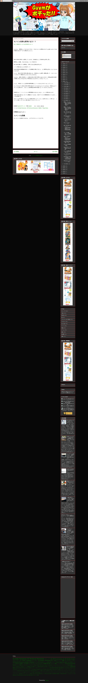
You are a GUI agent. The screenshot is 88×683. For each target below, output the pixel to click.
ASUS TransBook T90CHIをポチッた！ (70, 470)
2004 (64, 169)
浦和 (19, 675)
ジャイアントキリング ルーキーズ (50, 672)
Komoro (42, 669)
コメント (65, 57)
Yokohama (27, 670)
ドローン (34, 667)
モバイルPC (37, 662)
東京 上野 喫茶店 (53, 673)
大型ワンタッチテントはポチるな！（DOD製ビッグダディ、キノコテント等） (70, 438)
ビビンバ (68, 672)
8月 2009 (66, 89)
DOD (71, 667)
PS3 (22, 667)
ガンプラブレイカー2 (59, 666)
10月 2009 (66, 86)
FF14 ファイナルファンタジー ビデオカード (23, 669)
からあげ (44, 670)
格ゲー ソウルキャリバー (69, 673)
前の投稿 (55, 151)
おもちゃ (41, 663)
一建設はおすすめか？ (66, 561)
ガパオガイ (59, 670)
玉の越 (32, 666)
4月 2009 (66, 96)
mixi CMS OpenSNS (33, 670)
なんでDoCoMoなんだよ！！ (67, 154)
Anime (43, 665)
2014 (64, 74)
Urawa (23, 670)
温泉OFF (29, 666)
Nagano (50, 669)
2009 (64, 81)
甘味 (28, 675)
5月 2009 (66, 95)
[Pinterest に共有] (43, 106)
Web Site (49, 662)
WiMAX (30, 667)
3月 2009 (66, 98)
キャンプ (63, 311)
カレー (53, 666)
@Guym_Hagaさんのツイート (68, 391)
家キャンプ (43, 673)
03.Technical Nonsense (32, 108)
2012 (64, 76)
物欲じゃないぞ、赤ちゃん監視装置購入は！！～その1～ (67, 108)
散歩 (69, 665)
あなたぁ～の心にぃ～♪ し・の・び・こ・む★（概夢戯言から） (68, 515)
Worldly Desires (71, 659)
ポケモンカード (39, 667)
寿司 (46, 673)
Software (31, 662)
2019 (64, 65)
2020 (64, 63)
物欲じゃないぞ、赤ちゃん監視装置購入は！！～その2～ (67, 103)
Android (17, 667)
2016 (64, 70)
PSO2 (38, 665)
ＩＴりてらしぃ (61, 663)
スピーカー (59, 672)
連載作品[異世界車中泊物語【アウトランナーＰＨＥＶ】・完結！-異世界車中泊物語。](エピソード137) (68, 632)
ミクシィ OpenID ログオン (21, 673)
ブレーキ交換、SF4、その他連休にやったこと (67, 133)
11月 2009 (66, 84)
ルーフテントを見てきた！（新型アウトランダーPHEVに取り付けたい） (70, 456)
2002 (64, 173)
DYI (73, 667)
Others (35, 665)
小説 (63, 313)
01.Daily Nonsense (21, 108)
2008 (64, 166)
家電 (53, 667)
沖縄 (55, 667)
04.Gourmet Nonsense (70, 663)
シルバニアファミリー (57, 665)
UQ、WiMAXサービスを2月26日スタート (23, 44)
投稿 (64, 54)
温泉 (21, 675)
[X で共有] (40, 106)
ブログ (71, 672)
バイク (63, 672)
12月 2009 (66, 82)
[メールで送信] (37, 106)
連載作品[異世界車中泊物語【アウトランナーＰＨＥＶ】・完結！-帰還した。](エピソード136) (68, 637)
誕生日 (32, 675)
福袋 (57, 667)
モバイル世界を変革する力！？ (67, 152)
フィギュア (31, 665)
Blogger (47, 680)
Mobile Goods (46, 669)
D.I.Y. (19, 666)
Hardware (29, 660)
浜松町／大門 (23, 663)
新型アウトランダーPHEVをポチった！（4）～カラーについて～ (70, 483)
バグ (65, 672)
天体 (40, 665)
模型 (14, 675)
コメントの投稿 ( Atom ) (36, 155)
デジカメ (63, 321)
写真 (63, 327)
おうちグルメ (25, 665)
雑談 (27, 663)
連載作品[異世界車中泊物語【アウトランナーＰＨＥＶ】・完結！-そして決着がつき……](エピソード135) (68, 643)
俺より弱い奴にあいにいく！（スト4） (67, 113)
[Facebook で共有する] (41, 106)
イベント (54, 662)
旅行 (63, 332)
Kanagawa (34, 669)
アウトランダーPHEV (66, 319)
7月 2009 (66, 91)
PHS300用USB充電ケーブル (67, 142)
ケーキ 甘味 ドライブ (25, 672)
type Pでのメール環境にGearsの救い (67, 148)
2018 (64, 67)
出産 (36, 673)
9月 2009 (66, 88)
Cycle (17, 666)
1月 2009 (66, 163)
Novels (14, 665)
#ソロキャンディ (70, 660)
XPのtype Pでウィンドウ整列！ (67, 116)
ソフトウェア (64, 665)
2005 (64, 167)
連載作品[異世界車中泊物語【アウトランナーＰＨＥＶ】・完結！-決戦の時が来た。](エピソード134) (68, 648)
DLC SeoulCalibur (66, 667)
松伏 (64, 673)
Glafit (20, 667)
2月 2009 (66, 100)
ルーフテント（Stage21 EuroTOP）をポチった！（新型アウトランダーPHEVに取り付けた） (68, 531)
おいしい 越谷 (40, 670)
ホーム (35, 151)
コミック (42, 672)
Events (42, 662)
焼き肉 (23, 675)
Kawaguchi (38, 669)
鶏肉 (38, 675)
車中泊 (63, 315)
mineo (46, 666)
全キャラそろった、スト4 (67, 123)
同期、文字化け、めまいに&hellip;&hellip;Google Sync (67, 138)
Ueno (27, 667)
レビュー (52, 663)
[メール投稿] (35, 106)
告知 (51, 667)
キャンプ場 (36, 666)
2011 (64, 77)
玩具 (26, 675)
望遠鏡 (45, 663)
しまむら (51, 670)
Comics (46, 665)
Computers (50, 665)
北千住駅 (39, 673)
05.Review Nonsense (19, 662)
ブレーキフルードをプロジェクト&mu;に (67, 119)
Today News (45, 108)
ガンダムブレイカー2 (34, 663)
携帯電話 (72, 666)
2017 (64, 69)
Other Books (54, 669)
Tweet (16, 663)
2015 (64, 72)
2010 (64, 79)
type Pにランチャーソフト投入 (67, 161)
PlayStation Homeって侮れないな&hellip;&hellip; (67, 157)
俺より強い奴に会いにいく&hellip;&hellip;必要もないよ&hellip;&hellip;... (67, 128)
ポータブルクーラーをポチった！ (70, 421)
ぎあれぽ (48, 670)
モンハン (27, 673)
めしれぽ (63, 323)
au (44, 666)
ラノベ (63, 325)
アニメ (18, 665)
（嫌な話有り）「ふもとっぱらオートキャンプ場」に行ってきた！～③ (70, 499)
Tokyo (24, 667)
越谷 (63, 336)
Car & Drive (70, 662)
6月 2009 (66, 93)
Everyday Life (61, 659)
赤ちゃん (35, 675)
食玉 (21, 665)
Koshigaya (41, 666)
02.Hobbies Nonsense (44, 660)
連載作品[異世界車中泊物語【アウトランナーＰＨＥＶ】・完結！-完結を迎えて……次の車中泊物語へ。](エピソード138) (68, 626)
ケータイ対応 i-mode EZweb (34, 672)
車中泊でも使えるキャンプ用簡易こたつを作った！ (70, 547)
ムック (48, 667)
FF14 (14, 669)
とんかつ (50, 666)
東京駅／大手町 (60, 673)
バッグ (25, 666)
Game (57, 662)
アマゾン (55, 670)
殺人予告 (16, 675)
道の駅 (63, 334)
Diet (74, 667)
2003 (64, 171)
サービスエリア (67, 666)
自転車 (61, 667)
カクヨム (63, 47)
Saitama (22, 666)
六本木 (33, 673)
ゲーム (63, 329)
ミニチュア (44, 667)
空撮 (59, 667)
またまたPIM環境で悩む (67, 145)
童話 (30, 675)
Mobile (40, 108)
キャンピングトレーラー (66, 670)
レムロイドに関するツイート (67, 392)
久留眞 (30, 673)
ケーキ (19, 672)
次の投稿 (16, 151)
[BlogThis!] (38, 106)
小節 (48, 673)
